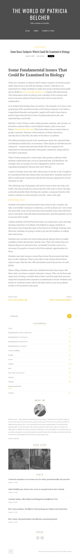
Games (11, 364)
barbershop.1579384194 (18, 337)
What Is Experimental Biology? (61, 299)
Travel (11, 382)
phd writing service (16, 200)
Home (36, 31)
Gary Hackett (40, 56)
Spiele (11, 377)
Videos (11, 393)
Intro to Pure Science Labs (17, 299)
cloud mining (14, 350)
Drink (10, 355)
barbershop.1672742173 (17, 346)
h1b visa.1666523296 (16, 373)
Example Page (48, 31)
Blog (28, 31)
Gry (9, 368)
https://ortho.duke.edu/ (24, 129)
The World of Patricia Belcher (40, 14)
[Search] (69, 316)
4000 (10, 328)
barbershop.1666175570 (18, 341)
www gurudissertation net (33, 92)
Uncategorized (40, 47)
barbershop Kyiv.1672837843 (20, 332)
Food (10, 359)
